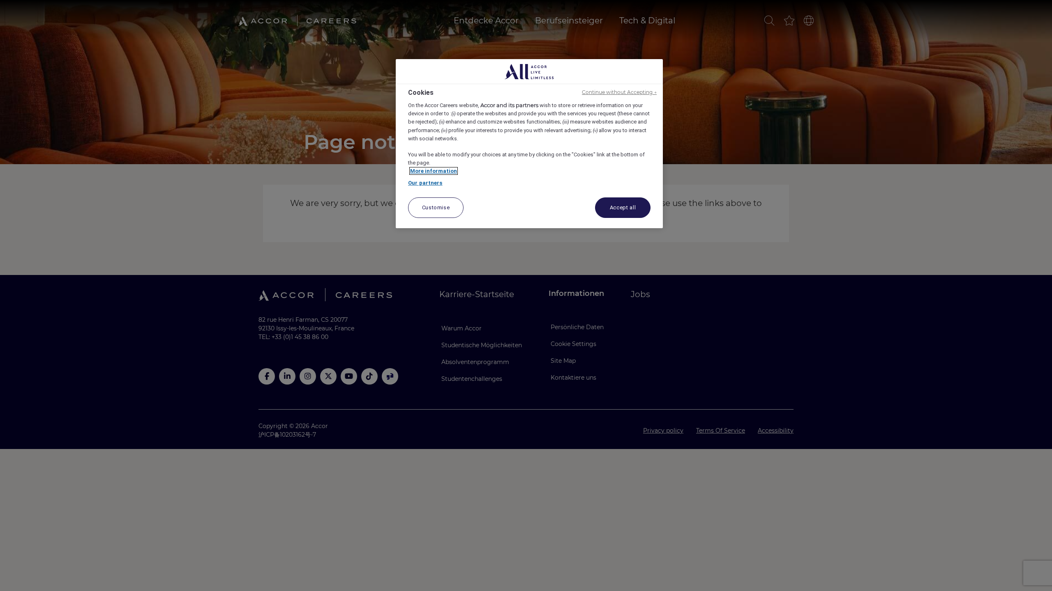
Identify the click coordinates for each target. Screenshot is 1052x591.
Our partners (425, 183)
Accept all (623, 207)
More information (433, 171)
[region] (529, 143)
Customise (436, 207)
